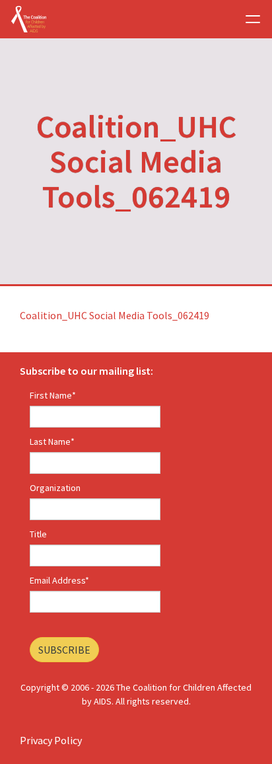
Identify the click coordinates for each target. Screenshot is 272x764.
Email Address (59, 580)
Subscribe (64, 649)
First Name (53, 395)
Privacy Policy (51, 740)
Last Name (52, 441)
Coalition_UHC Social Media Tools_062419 (114, 315)
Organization (55, 488)
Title (38, 534)
